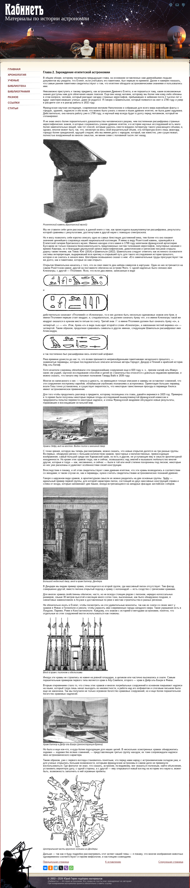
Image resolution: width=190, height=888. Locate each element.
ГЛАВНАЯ (14, 69)
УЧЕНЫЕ (13, 80)
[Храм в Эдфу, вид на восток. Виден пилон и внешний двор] (75, 443)
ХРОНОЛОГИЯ (17, 74)
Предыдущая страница (56, 861)
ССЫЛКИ (13, 102)
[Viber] (66, 868)
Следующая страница (170, 861)
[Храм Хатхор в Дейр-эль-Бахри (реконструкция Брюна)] (75, 742)
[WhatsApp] (71, 868)
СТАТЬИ (13, 108)
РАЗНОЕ (13, 97)
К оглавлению (113, 861)
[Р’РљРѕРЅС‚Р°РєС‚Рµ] (45, 868)
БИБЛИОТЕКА (17, 85)
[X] (61, 868)
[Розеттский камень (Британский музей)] (75, 222)
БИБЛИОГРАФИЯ (19, 91)
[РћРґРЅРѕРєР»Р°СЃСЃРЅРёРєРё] (50, 868)
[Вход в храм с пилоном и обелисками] (75, 670)
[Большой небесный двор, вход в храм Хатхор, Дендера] (75, 578)
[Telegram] (55, 868)
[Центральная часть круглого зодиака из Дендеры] (75, 846)
